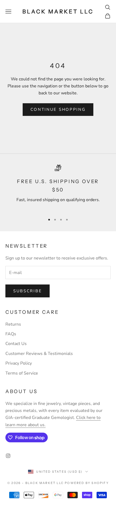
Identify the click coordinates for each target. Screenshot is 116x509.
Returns (13, 324)
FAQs (10, 334)
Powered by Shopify (87, 483)
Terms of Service (21, 373)
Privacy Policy (18, 363)
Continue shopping (58, 109)
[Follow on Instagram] (8, 455)
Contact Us (16, 344)
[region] (58, 187)
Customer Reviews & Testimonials (39, 354)
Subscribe (27, 291)
